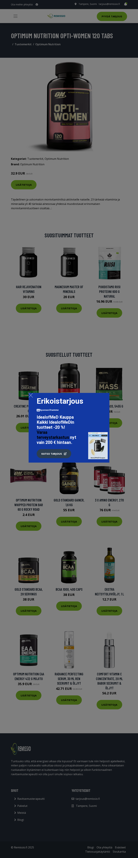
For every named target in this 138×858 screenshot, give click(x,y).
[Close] (31, 395)
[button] (54, 453)
